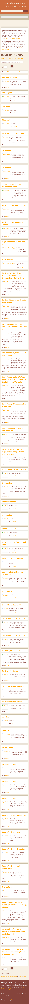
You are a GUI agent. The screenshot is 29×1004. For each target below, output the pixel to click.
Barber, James (7, 747)
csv (5, 976)
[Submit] (26, 11)
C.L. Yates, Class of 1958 (11, 651)
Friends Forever (8, 887)
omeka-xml (20, 976)
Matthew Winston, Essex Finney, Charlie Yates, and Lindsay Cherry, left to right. (13, 275)
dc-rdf (7, 976)
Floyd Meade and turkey (11, 259)
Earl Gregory (7, 93)
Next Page (12, 66)
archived (7, 87)
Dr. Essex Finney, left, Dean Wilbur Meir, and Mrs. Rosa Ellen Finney (14, 326)
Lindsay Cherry (7, 483)
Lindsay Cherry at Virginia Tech (14, 469)
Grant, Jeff (6, 730)
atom (2, 976)
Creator (13, 72)
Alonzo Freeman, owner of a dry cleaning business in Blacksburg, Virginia (14, 904)
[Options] (24, 11)
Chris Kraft (6, 120)
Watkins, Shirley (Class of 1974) (14, 205)
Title (8, 72)
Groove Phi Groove (9, 764)
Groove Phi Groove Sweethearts (14, 815)
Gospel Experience (9, 529)
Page (2, 67)
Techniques (6, 150)
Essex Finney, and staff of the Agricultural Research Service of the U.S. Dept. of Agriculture (14, 379)
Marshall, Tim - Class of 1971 (13, 133)
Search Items (20, 58)
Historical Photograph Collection (12, 38)
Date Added (19, 72)
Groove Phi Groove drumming (13, 849)
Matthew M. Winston (10, 671)
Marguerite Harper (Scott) (12, 702)
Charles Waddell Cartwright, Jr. (14, 618)
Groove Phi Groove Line (11, 832)
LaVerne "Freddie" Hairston (12, 558)
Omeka (13, 1000)
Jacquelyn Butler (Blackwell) (13, 686)
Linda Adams (7, 591)
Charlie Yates (7, 106)
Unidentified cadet (9, 502)
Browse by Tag (12, 58)
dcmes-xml (12, 976)
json (16, 976)
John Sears (6, 717)
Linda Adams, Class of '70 (11, 605)
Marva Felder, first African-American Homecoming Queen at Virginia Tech (13, 931)
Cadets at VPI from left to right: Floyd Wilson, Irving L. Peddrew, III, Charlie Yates (14, 451)
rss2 (25, 976)
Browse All (4, 58)
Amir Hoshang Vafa (9, 77)
